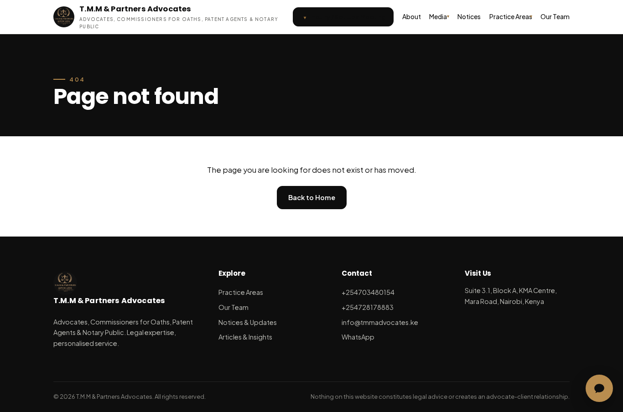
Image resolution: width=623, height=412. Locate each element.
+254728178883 (368, 307)
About (411, 17)
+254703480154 (368, 292)
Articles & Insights (245, 337)
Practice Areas (510, 17)
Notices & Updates (247, 322)
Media (438, 17)
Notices (469, 17)
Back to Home (311, 197)
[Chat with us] (599, 388)
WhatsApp (358, 337)
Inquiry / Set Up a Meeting (348, 17)
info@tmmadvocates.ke (380, 322)
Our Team (555, 17)
